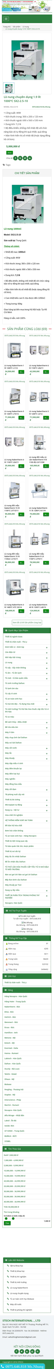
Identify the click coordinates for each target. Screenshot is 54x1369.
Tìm (7, 1223)
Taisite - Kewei (11, 1074)
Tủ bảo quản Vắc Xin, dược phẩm (19, 846)
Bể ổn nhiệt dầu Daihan (15, 861)
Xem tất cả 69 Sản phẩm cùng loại (27, 622)
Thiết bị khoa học (17, 1271)
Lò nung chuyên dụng (19, 1293)
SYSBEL (8, 1141)
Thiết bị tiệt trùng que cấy (16, 841)
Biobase (8, 1084)
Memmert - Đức (11, 1022)
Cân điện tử (10, 652)
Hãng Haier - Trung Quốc (15, 1001)
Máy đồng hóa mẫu (13, 784)
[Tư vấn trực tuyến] (27, 916)
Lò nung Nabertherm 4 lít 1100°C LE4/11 (14, 460)
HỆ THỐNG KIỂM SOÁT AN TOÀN (19, 820)
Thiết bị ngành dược (13, 636)
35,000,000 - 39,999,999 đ (14, 1196)
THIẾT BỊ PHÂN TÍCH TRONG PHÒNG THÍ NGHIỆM (22, 896)
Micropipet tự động (13, 805)
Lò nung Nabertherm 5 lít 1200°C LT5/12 (14, 412)
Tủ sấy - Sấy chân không (15, 667)
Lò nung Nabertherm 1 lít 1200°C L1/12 (14, 366)
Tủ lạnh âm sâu (11, 688)
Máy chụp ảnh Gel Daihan (16, 737)
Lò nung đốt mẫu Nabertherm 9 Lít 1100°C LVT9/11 (36, 556)
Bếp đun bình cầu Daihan (16, 880)
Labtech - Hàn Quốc (13, 1058)
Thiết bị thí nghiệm (18, 1276)
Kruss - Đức (9, 1027)
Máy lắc (8, 753)
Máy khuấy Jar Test (13, 885)
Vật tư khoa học (16, 1265)
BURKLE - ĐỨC (11, 1136)
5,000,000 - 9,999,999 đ (13, 1165)
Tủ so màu (9, 717)
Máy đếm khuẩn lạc (13, 768)
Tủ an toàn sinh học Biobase (22, 1299)
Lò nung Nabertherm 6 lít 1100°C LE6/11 (39, 366)
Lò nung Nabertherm (19, 1288)
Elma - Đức (9, 1012)
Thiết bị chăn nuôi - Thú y (16, 642)
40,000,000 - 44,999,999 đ (14, 1201)
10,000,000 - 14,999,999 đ (14, 1170)
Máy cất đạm (10, 789)
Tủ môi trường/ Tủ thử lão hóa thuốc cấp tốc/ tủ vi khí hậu (27, 710)
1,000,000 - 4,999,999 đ (13, 1160)
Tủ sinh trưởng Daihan (14, 683)
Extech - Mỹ (10, 1043)
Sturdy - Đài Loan (12, 1069)
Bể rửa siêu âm (11, 727)
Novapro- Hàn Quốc (13, 903)
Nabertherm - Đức (12, 1006)
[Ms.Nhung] (27, 922)
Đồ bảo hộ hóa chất (13, 825)
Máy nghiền (10, 779)
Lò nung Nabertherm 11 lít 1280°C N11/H (38, 509)
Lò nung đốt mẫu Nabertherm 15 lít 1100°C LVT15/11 (12, 508)
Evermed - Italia (11, 1048)
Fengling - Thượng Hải (14, 1089)
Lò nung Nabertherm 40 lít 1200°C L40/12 (38, 605)
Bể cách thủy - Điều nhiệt (16, 722)
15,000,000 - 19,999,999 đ (14, 1176)
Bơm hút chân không (14, 830)
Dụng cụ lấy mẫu (12, 890)
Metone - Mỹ (10, 1038)
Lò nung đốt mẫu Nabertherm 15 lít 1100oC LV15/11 (12, 556)
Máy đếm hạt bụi (12, 773)
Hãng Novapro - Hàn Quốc (16, 996)
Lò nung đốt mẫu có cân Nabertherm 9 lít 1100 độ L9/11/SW (38, 459)
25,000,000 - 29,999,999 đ (14, 1186)
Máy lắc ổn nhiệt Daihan (15, 856)
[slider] (6, 1218)
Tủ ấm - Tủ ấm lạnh (13, 673)
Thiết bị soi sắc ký (12, 851)
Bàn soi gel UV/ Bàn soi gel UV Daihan (21, 874)
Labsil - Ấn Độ (10, 1120)
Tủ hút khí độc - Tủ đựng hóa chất (19, 704)
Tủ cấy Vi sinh (11, 693)
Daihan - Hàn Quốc (13, 1063)
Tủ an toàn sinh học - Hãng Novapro (20, 836)
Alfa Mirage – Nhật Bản (14, 1115)
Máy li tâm (9, 732)
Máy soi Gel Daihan (13, 742)
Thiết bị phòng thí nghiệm (21, 1310)
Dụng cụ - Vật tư (12, 810)
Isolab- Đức (9, 1126)
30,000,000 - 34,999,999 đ (14, 1191)
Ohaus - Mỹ (9, 1079)
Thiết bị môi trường (18, 1282)
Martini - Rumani (12, 1105)
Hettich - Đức (10, 1017)
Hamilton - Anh (11, 1032)
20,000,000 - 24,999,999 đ (14, 1181)
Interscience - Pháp (13, 1100)
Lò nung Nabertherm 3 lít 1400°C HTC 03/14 (14, 605)
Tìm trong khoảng (11, 1212)
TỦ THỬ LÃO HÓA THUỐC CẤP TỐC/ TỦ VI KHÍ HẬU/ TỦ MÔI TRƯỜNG (27, 868)
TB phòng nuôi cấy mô (14, 794)
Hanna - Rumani (11, 1053)
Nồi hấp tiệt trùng (13, 657)
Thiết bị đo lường (12, 799)
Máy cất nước (11, 748)
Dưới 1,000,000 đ (11, 1155)
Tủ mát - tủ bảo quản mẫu (16, 678)
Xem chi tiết (19, 361)
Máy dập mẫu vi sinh (14, 763)
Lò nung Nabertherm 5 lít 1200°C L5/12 (39, 412)
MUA (9, 153)
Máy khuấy (10, 758)
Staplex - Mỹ (10, 1094)
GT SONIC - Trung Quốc (14, 1131)
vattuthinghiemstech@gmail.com (22, 1337)
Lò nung (8, 662)
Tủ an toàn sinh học (13, 699)
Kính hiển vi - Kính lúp (14, 647)
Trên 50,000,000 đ (11, 1207)
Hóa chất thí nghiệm (14, 815)
